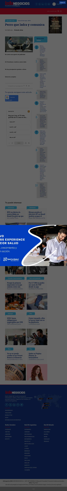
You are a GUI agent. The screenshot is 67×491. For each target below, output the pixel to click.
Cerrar (61, 2)
